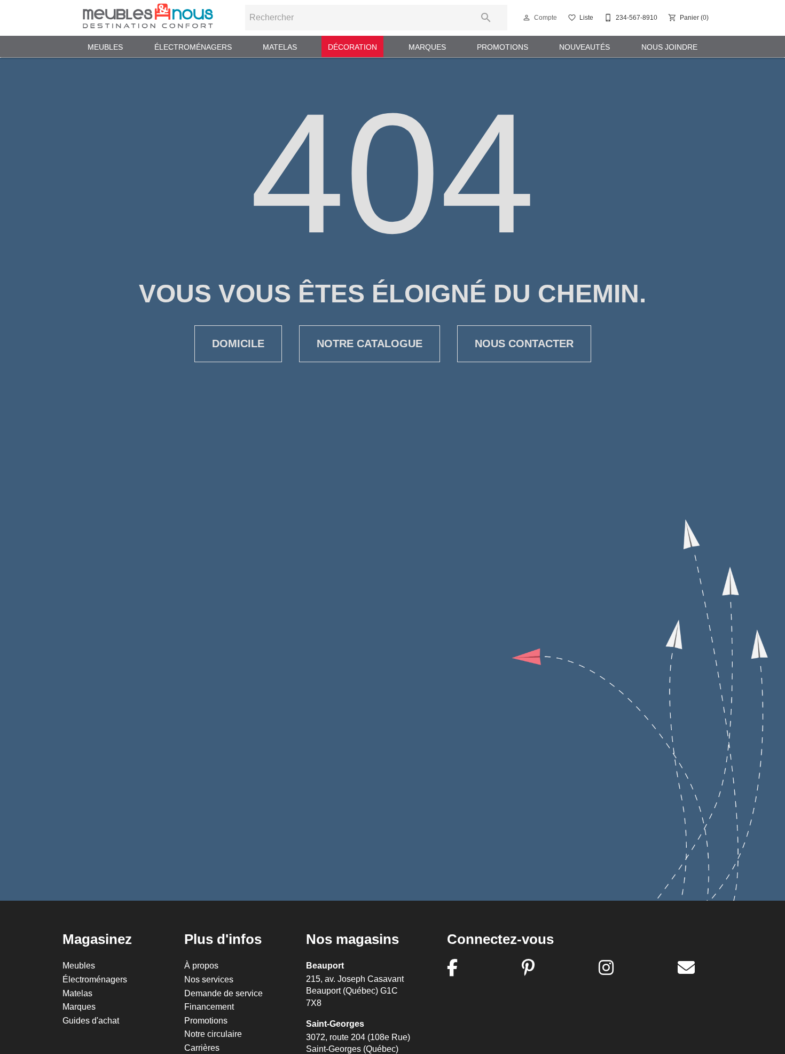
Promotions (502, 47)
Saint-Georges (335, 1024)
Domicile (238, 343)
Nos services (208, 979)
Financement (209, 1006)
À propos (201, 965)
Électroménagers (193, 47)
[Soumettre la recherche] (486, 17)
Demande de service (223, 993)
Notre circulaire (213, 1034)
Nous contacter (524, 343)
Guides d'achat (90, 1020)
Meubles (105, 47)
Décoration (352, 47)
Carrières (201, 1047)
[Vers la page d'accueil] (148, 18)
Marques (427, 47)
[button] (526, 17)
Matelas (280, 47)
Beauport (325, 966)
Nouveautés (584, 47)
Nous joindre (669, 47)
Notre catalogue (369, 343)
